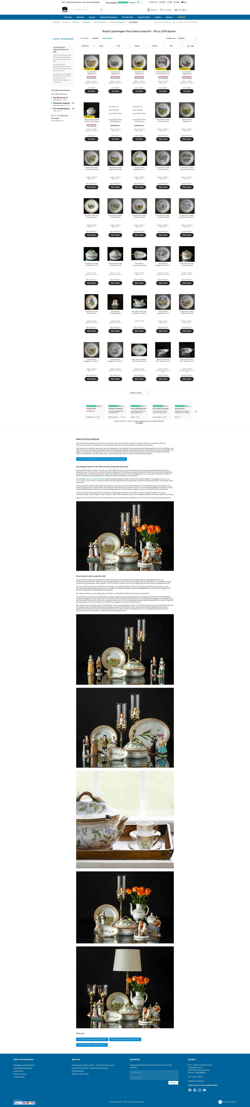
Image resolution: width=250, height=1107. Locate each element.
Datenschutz (19, 1071)
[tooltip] (91, 73)
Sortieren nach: (171, 38)
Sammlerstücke (144, 17)
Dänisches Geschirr (100, 22)
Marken (158, 17)
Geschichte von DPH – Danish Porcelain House (90, 1068)
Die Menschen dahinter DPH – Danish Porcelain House (93, 1065)
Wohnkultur (86, 22)
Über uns (76, 1060)
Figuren (92, 17)
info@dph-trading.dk (196, 1081)
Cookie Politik (19, 1077)
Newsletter (135, 1060)
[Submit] (101, 9)
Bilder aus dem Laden (80, 1074)
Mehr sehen (163, 139)
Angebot (181, 17)
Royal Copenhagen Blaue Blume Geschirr (125, 1039)
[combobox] (88, 10)
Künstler (169, 17)
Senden (173, 1082)
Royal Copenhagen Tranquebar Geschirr (92, 1045)
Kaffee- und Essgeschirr (118, 22)
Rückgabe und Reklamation (24, 1065)
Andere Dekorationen (108, 17)
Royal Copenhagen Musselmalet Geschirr (92, 1039)
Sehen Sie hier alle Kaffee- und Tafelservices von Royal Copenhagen (101, 459)
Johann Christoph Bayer (95, 479)
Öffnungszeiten (78, 1071)
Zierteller (80, 17)
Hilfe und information (23, 1060)
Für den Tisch (127, 17)
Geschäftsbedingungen (23, 1068)
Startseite (68, 17)
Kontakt (191, 1060)
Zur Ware (91, 91)
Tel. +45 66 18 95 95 (195, 1077)
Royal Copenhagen (61, 68)
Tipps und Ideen (20, 1074)
